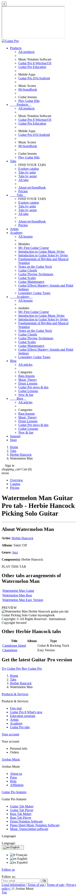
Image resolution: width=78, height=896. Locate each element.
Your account (10, 734)
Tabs (13, 161)
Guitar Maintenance (31, 281)
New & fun (25, 395)
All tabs (23, 180)
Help (13, 781)
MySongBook (27, 89)
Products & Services (15, 694)
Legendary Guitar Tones (34, 293)
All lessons (25, 236)
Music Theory (27, 379)
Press (13, 777)
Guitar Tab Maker (21, 806)
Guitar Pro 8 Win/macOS (34, 63)
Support (15, 436)
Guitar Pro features (14, 792)
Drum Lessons (27, 383)
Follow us (8, 869)
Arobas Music (11, 759)
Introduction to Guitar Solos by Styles (43, 255)
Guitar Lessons (28, 391)
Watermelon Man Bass (17, 595)
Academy (16, 232)
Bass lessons (26, 376)
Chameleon (9, 650)
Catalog (15, 484)
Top (4, 892)
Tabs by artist (27, 172)
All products (26, 52)
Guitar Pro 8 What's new (26, 712)
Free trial (16, 708)
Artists (14, 229)
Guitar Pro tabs (20, 727)
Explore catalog (28, 168)
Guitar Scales (27, 278)
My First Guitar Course (33, 248)
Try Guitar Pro (11, 668)
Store (13, 440)
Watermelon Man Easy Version (22, 600)
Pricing (23, 191)
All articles (25, 364)
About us (16, 773)
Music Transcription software (29, 829)
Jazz (15, 552)
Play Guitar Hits (29, 101)
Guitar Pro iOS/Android (34, 78)
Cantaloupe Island (14, 645)
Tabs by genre (27, 176)
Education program (22, 716)
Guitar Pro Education (32, 67)
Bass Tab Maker (20, 814)
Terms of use (36, 885)
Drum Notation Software (26, 821)
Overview (16, 480)
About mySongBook (32, 187)
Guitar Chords (27, 270)
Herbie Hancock (22, 538)
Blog (13, 361)
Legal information (14, 885)
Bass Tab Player (20, 817)
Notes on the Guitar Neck (35, 266)
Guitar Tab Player (21, 810)
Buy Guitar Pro (32, 668)
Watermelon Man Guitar (18, 590)
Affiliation (17, 785)
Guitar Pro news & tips (33, 387)
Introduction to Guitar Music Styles (41, 251)
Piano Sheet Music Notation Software (34, 825)
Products (15, 48)
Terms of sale (56, 885)
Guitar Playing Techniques (35, 274)
